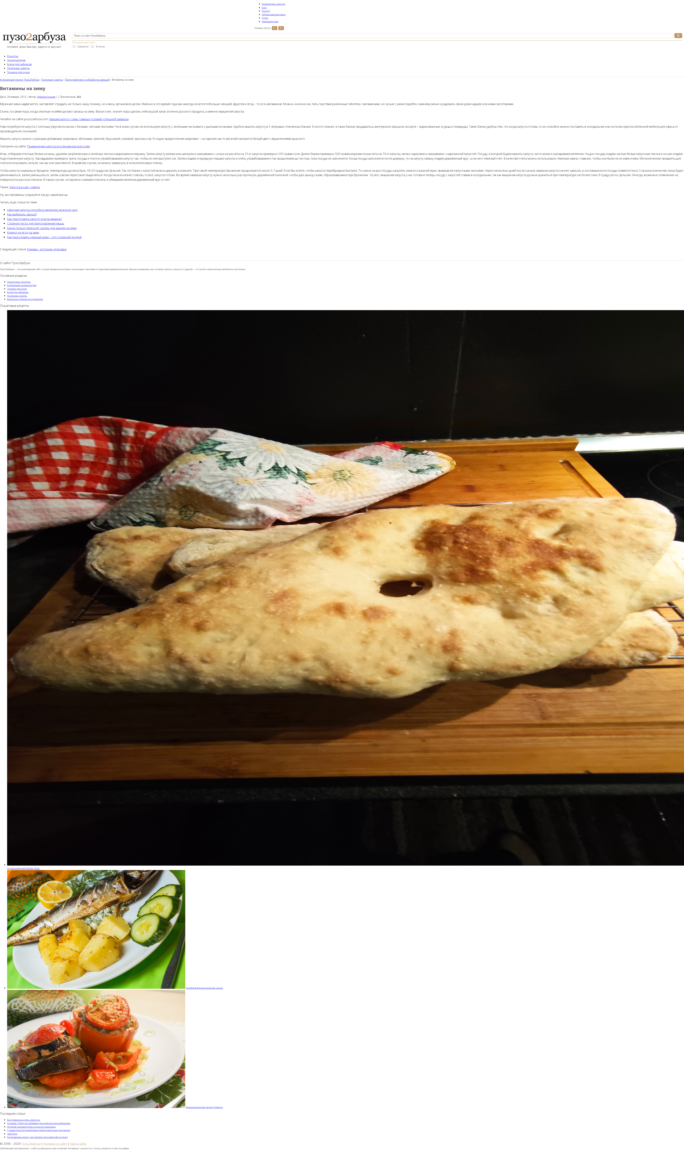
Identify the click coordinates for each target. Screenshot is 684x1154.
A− (274, 28)
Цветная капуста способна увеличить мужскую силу (42, 210)
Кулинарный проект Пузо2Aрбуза (19, 79)
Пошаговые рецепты (18, 281)
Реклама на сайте (55, 1144)
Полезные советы (18, 68)
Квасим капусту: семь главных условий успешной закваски (89, 119)
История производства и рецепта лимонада (31, 1126)
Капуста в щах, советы (24, 187)
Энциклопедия (16, 60)
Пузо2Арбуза (30, 1144)
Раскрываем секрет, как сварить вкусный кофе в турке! (37, 1137)
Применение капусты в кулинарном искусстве (58, 146)
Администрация (46, 96)
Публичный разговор (274, 14)
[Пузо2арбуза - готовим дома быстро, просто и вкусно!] (34, 48)
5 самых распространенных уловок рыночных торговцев (38, 1130)
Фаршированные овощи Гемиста (204, 1107)
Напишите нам (270, 21)
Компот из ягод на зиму (23, 232)
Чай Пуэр (12, 1133)
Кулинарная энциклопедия (21, 285)
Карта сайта (78, 1144)
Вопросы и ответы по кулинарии (25, 299)
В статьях (100, 46)
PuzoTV (266, 10)
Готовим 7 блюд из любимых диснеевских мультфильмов (38, 1123)
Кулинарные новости (273, 4)
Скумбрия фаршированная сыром (204, 987)
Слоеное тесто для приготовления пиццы (35, 223)
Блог (264, 7)
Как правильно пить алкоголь (23, 1119)
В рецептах (83, 46)
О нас (265, 17)
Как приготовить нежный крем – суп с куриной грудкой (44, 237)
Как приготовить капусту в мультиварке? (34, 219)
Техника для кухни (18, 72)
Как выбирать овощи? (22, 214)
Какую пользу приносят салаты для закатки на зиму (42, 228)
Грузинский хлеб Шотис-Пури (23, 868)
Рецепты (12, 56)
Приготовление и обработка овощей (87, 79)
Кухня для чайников (19, 64)
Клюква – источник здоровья (46, 249)
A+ (281, 28)
